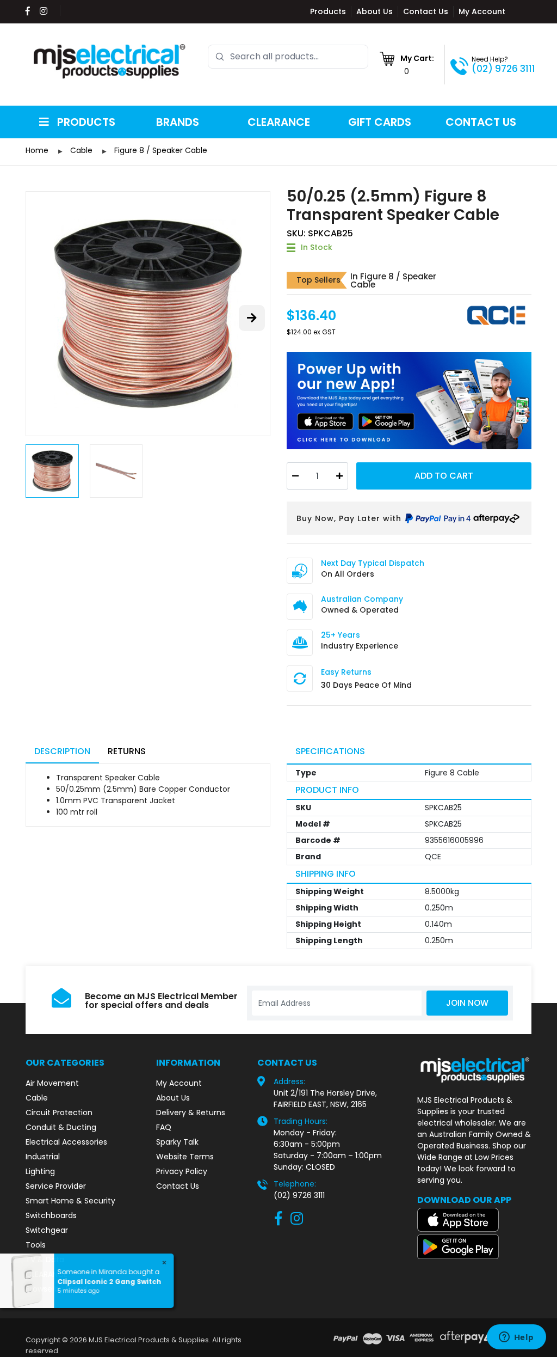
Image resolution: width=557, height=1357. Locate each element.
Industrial (43, 1156)
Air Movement (52, 1083)
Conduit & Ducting (61, 1127)
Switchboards (51, 1215)
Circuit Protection (59, 1112)
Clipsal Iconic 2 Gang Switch (110, 1281)
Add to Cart (443, 475)
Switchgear (47, 1230)
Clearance (278, 122)
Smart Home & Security (70, 1200)
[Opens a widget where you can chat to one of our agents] (516, 1338)
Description (62, 751)
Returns (127, 751)
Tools (36, 1244)
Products (328, 11)
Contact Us (425, 11)
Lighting (40, 1171)
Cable (37, 1097)
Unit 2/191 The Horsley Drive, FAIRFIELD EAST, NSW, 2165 (325, 1098)
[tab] (62, 752)
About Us (374, 11)
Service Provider (56, 1186)
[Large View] (148, 314)
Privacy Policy (181, 1171)
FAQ (163, 1127)
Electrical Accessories (66, 1141)
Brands (177, 122)
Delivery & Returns (190, 1112)
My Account (482, 11)
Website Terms (185, 1156)
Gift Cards (379, 122)
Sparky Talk (177, 1141)
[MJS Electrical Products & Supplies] (110, 61)
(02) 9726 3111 (503, 68)
